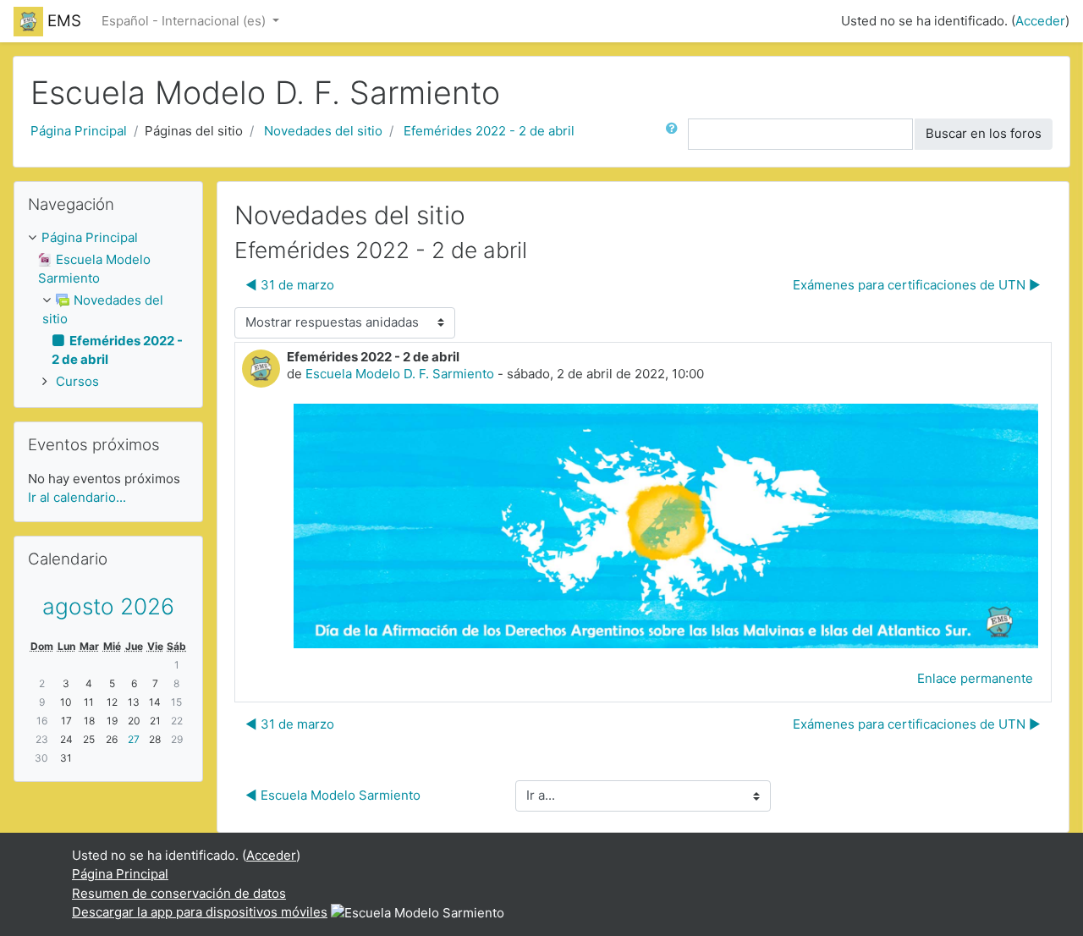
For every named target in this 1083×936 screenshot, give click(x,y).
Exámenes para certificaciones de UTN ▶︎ (917, 285)
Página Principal (78, 131)
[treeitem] (108, 238)
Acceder (1040, 21)
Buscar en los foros (984, 133)
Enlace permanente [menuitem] (975, 678)
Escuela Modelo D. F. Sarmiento (399, 374)
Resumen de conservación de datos (179, 893)
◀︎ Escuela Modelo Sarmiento (333, 795)
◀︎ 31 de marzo (289, 285)
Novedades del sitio (323, 131)
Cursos (77, 381)
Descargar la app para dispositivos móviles (199, 912)
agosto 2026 (108, 606)
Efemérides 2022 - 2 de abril (489, 131)
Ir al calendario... (77, 497)
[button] (675, 134)
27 (134, 739)
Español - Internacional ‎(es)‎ (185, 21)
